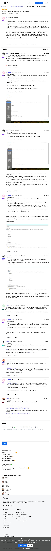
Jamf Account (6, 527)
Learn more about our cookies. (29, 542)
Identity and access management (10, 536)
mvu (6, 481)
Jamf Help (5, 512)
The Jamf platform (20, 512)
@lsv (7, 349)
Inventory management (21, 520)
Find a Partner (6, 525)
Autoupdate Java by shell (8, 460)
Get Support (8, 6)
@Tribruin (9, 368)
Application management (21, 518)
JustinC (7, 359)
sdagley (7, 341)
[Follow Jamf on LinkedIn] (6, 505)
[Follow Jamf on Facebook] (14, 505)
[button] (2, 3)
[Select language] (33, 3)
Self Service (5, 534)
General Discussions (18, 6)
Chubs (6, 477)
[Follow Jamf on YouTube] (8, 505)
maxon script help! (6, 464)
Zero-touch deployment (21, 514)
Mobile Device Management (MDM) (23, 516)
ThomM (7, 485)
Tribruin (7, 305)
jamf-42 (7, 53)
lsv (6, 17)
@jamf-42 (30, 352)
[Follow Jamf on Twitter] (3, 505)
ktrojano (7, 492)
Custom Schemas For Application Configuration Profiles (15, 468)
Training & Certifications (8, 514)
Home (2, 6)
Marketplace (5, 520)
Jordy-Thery (8, 489)
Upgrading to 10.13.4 (7, 456)
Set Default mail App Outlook (8, 452)
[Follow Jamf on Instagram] (11, 505)
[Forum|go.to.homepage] (7, 3)
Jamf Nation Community (8, 516)
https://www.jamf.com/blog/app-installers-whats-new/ (18, 413)
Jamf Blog (5, 518)
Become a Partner (7, 523)
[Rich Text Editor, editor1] (25, 434)
